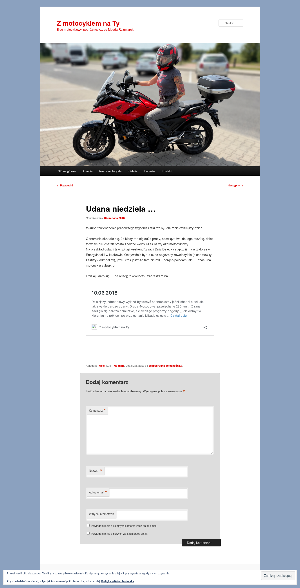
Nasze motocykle (110, 171)
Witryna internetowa (101, 514)
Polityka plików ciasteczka (117, 581)
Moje (102, 366)
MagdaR (119, 366)
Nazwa (95, 470)
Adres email (98, 492)
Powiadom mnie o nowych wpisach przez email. (119, 533)
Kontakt (167, 171)
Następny (235, 185)
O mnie (87, 171)
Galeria (132, 171)
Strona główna (67, 171)
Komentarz (97, 410)
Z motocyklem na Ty (88, 23)
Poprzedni (65, 185)
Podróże (149, 171)
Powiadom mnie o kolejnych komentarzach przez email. (124, 525)
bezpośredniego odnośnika (165, 366)
